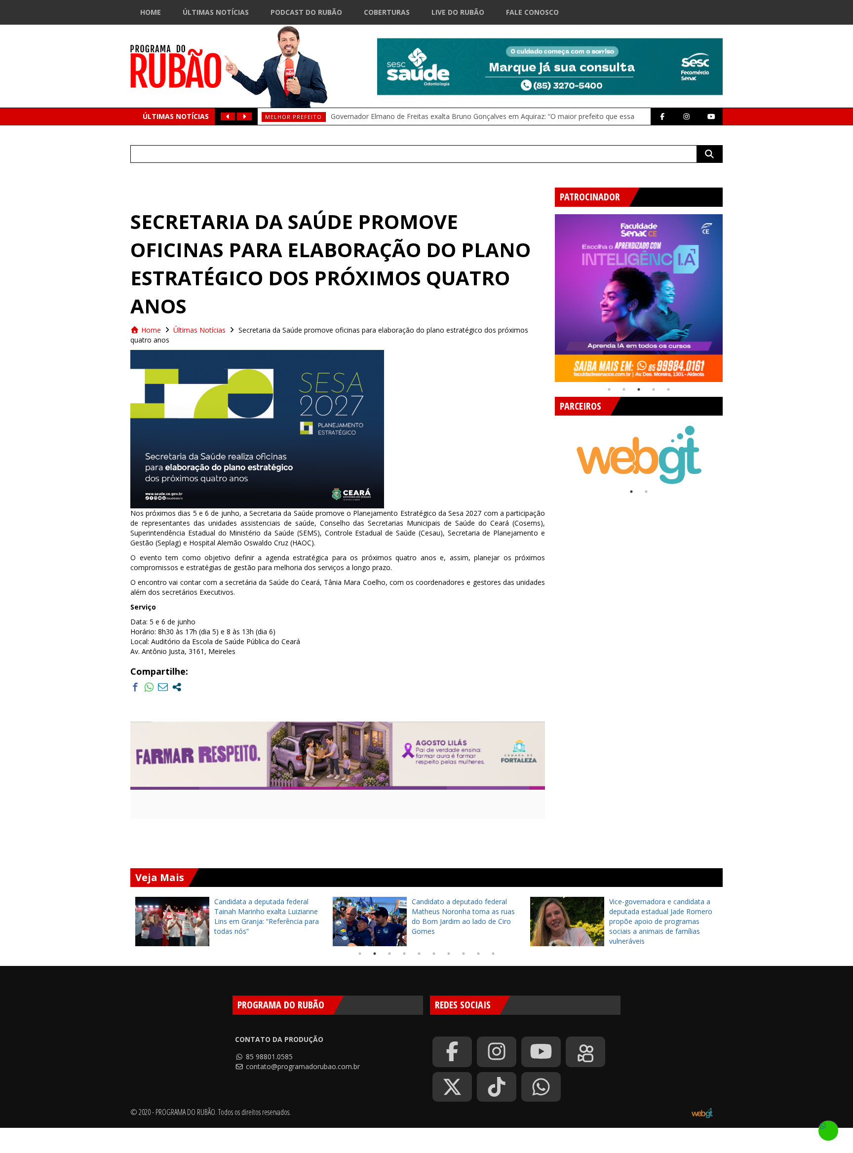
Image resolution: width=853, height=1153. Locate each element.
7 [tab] (449, 954)
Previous (547, 294)
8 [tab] (463, 954)
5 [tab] (668, 389)
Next (730, 294)
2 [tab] (624, 389)
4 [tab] (654, 389)
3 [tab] (639, 389)
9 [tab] (478, 954)
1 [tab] (609, 389)
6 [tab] (434, 954)
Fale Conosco (532, 12)
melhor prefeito (293, 116)
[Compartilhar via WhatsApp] (149, 687)
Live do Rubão (457, 12)
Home (150, 12)
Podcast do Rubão (306, 12)
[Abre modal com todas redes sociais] (177, 687)
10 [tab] (493, 954)
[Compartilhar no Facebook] (135, 687)
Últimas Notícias (216, 12)
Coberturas (387, 12)
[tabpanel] (639, 298)
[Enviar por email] (163, 687)
